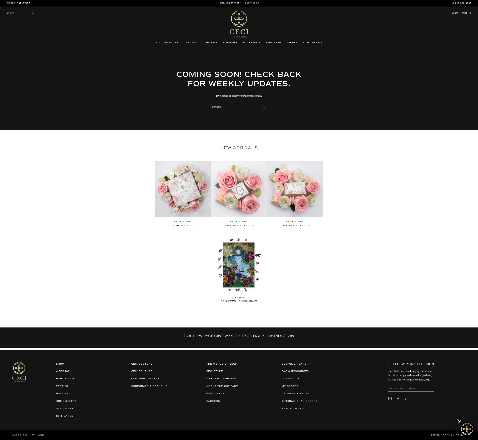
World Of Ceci (312, 42)
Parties (292, 42)
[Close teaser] (459, 421)
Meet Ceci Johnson (221, 379)
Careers (213, 401)
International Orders (299, 401)
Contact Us (291, 379)
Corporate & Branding (149, 386)
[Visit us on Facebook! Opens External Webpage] (398, 398)
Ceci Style (214, 371)
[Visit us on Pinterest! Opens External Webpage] (406, 398)
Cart (466, 13)
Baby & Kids (273, 42)
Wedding (190, 42)
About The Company (222, 386)
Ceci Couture (141, 371)
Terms (435, 435)
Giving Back (215, 394)
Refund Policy (293, 409)
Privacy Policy (454, 435)
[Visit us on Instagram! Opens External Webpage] (390, 398)
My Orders (290, 386)
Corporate (209, 42)
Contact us (252, 3)
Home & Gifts (251, 42)
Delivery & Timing (296, 394)
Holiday (62, 394)
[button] (467, 429)
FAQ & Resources (295, 371)
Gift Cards (64, 416)
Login (455, 13)
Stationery (230, 42)
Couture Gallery (168, 42)
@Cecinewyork (222, 336)
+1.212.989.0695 (461, 3)
